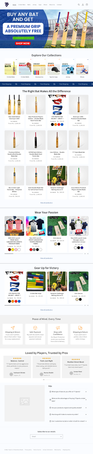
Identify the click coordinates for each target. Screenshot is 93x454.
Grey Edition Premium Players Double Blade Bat (78, 189)
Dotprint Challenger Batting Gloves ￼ (57, 189)
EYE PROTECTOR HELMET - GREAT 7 (57, 118)
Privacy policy (28, 449)
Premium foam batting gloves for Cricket (14, 294)
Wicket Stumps (36, 293)
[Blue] (62, 124)
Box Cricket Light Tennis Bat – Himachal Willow (14, 189)
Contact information (48, 449)
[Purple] (16, 247)
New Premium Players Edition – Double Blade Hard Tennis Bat (35, 118)
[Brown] (19, 247)
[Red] (59, 124)
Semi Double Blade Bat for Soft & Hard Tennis (35, 189)
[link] (52, 258)
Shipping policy (66, 449)
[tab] (42, 379)
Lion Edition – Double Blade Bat (57, 153)
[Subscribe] (61, 436)
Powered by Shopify (18, 449)
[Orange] (55, 124)
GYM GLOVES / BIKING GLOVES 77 (78, 294)
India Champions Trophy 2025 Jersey (78, 239)
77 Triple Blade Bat (78, 152)
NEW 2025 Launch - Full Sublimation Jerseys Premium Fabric (14, 240)
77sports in (11, 449)
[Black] (52, 124)
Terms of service (37, 449)
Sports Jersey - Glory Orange (57, 239)
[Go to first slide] (87, 305)
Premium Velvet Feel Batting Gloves (57, 294)
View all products (46, 203)
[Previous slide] (85, 253)
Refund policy (57, 449)
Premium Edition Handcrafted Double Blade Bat (14, 154)
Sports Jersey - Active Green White (36, 239)
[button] (79, 5)
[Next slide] (87, 253)
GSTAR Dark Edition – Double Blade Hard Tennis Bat (36, 154)
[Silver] (60, 301)
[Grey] (9, 247)
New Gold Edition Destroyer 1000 (14, 118)
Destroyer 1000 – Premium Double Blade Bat (78, 118)
